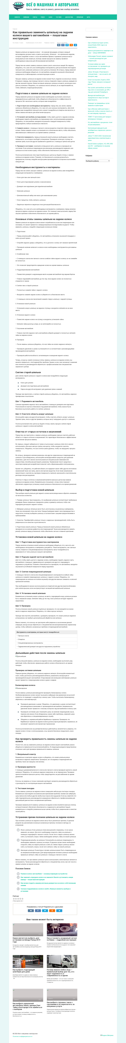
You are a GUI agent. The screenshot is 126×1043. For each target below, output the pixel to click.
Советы (35, 17)
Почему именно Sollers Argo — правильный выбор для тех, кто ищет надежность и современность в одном (60, 973)
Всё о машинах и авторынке (52, 4)
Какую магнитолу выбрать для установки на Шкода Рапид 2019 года (26, 940)
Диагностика (69, 17)
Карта (88, 17)
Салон (50, 17)
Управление (80, 17)
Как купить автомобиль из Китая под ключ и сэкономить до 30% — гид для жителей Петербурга (99, 90)
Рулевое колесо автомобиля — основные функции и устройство (44, 874)
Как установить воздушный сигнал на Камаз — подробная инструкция (62, 939)
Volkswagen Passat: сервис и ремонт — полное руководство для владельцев (100, 58)
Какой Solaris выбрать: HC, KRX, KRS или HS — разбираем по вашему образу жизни (100, 146)
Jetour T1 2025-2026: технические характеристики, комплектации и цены (99, 138)
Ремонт (43, 17)
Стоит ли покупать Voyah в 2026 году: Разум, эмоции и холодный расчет (99, 82)
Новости (17, 17)
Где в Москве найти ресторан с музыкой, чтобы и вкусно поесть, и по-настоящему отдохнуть (100, 111)
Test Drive (59, 17)
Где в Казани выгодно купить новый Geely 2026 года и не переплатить (98, 45)
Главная (15, 29)
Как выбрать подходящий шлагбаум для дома (24, 971)
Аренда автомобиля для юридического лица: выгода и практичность (98, 98)
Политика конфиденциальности (22, 1036)
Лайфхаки (26, 17)
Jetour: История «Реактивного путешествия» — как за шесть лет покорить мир (99, 74)
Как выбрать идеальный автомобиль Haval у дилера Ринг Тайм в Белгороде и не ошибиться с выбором (27, 1006)
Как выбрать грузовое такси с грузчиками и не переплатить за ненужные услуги (60, 1004)
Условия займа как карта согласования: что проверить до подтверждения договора (99, 66)
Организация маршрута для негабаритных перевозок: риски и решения (99, 130)
